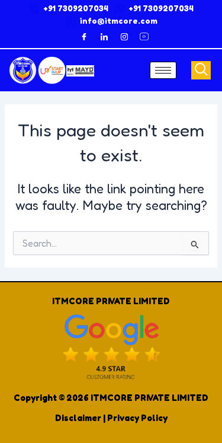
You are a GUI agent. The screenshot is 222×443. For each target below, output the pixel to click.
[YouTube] (144, 37)
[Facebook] (84, 37)
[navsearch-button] (201, 70)
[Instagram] (124, 37)
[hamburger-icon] (163, 70)
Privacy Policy (137, 418)
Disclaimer (78, 418)
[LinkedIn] (104, 37)
